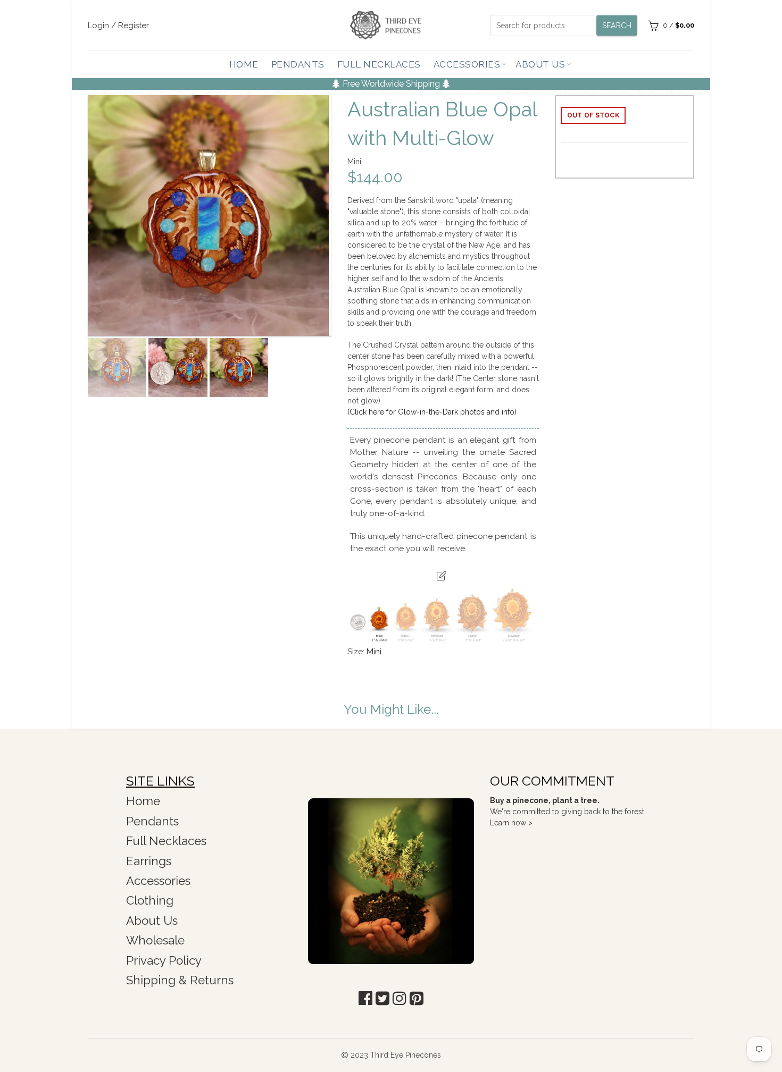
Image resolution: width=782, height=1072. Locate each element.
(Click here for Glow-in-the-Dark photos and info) (432, 412)
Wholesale (155, 940)
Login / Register (118, 25)
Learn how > (511, 822)
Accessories (467, 64)
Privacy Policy (164, 960)
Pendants (298, 64)
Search (617, 25)
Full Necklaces (379, 64)
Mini (374, 651)
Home (244, 64)
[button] (365, 998)
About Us (540, 64)
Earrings (148, 861)
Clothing (149, 900)
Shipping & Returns (180, 980)
